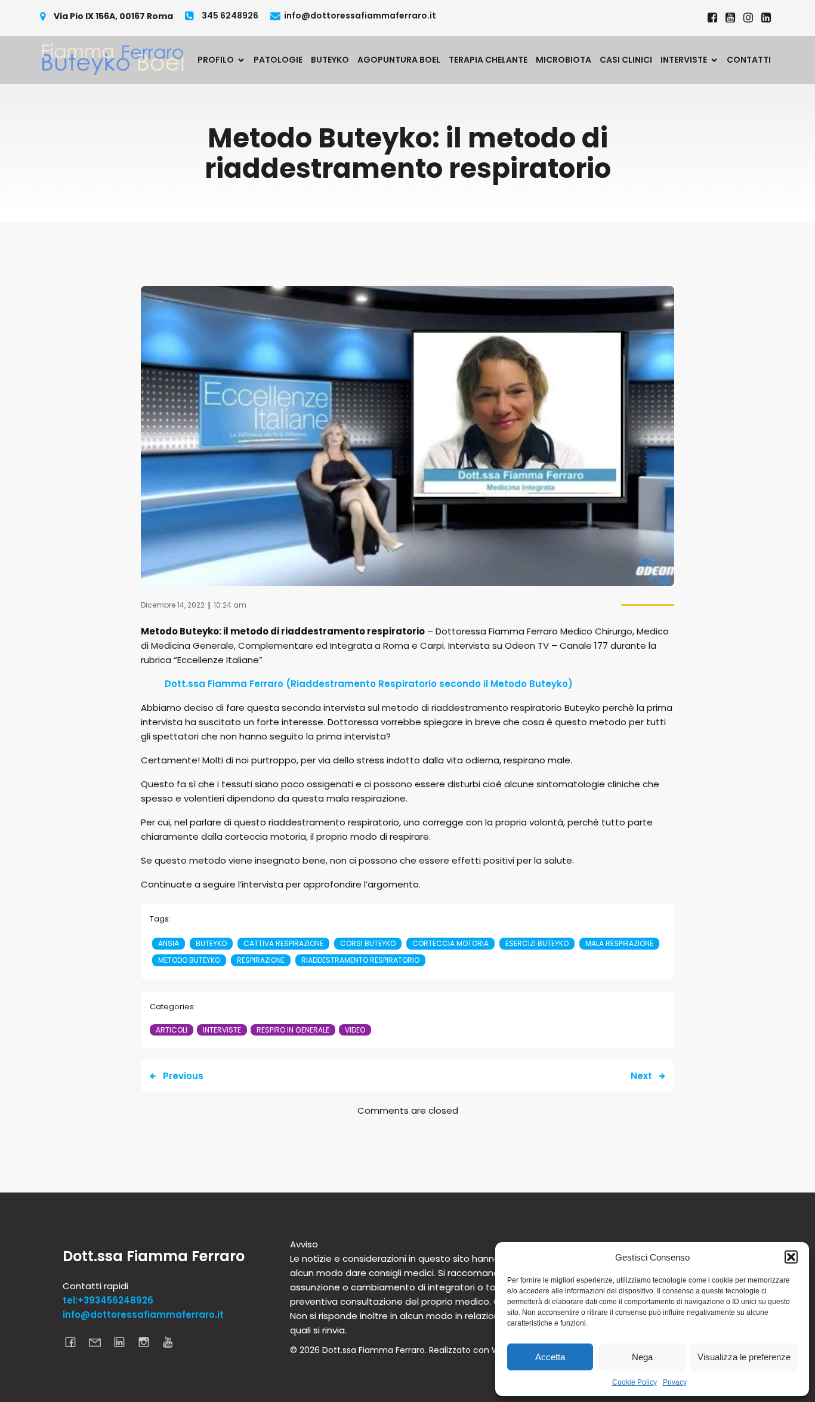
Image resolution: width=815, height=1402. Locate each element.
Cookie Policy (634, 1382)
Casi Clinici (626, 60)
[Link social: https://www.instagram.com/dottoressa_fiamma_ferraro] (748, 18)
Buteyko (330, 60)
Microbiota (563, 60)
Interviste (222, 1030)
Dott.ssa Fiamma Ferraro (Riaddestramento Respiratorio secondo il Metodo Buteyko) (369, 683)
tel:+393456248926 (108, 1300)
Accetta (550, 1357)
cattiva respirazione (283, 943)
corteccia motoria (450, 943)
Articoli (171, 1030)
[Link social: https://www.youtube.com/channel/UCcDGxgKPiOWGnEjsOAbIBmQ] (172, 1341)
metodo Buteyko (189, 960)
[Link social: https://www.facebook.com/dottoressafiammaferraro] (712, 18)
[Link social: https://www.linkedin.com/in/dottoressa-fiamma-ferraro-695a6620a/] (766, 18)
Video (355, 1030)
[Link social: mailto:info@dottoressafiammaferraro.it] (99, 1341)
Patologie (278, 60)
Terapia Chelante (488, 60)
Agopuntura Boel (398, 60)
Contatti (749, 60)
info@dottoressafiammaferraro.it (143, 1314)
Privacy (675, 1382)
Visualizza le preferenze (744, 1357)
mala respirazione (619, 943)
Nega (642, 1357)
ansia (168, 943)
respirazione (261, 960)
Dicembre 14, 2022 (173, 605)
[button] (791, 1257)
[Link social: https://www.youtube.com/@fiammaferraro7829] (730, 18)
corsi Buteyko (368, 943)
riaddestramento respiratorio (360, 960)
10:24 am (230, 605)
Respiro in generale (293, 1030)
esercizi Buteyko (537, 943)
